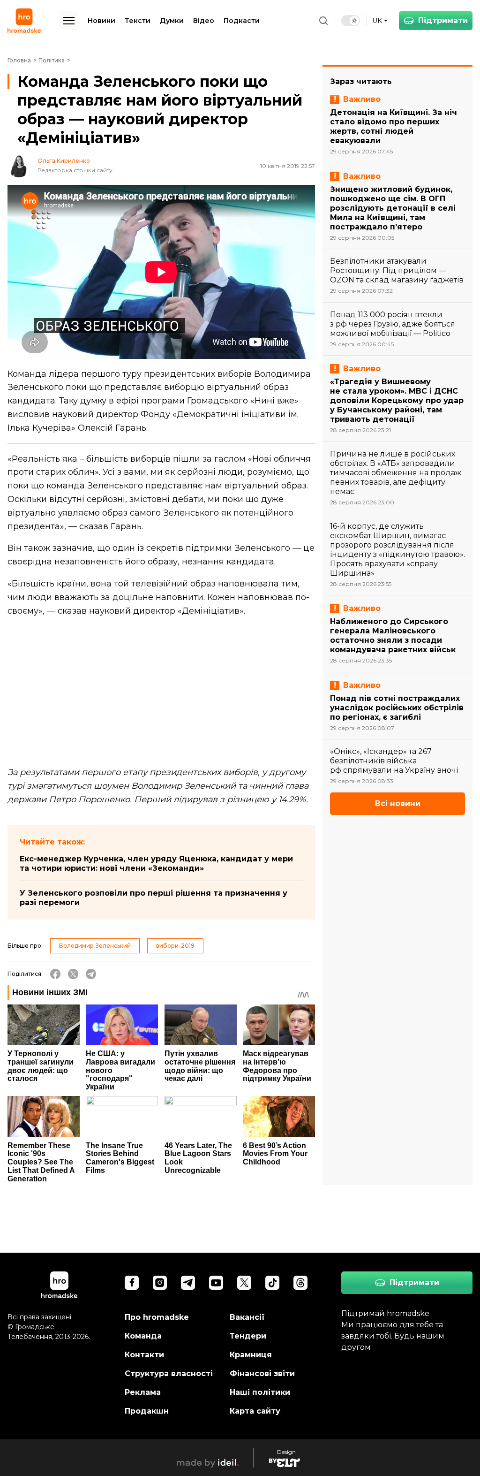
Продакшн (147, 1411)
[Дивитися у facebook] (132, 1283)
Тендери (248, 1335)
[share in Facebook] (55, 974)
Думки (172, 20)
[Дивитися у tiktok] (272, 1283)
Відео (203, 20)
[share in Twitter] (73, 974)
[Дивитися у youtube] (216, 1283)
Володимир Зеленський (95, 945)
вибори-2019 (175, 945)
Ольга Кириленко (64, 161)
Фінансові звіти (262, 1373)
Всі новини (397, 803)
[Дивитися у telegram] (188, 1283)
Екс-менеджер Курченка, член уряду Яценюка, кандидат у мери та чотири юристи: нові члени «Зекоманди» (156, 863)
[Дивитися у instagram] (160, 1283)
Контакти (144, 1354)
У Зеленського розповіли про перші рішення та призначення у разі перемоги (153, 898)
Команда (143, 1335)
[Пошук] (323, 20)
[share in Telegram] (91, 974)
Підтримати (443, 20)
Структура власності (169, 1373)
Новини (101, 20)
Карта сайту (255, 1411)
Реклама (143, 1392)
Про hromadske (157, 1317)
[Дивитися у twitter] (244, 1283)
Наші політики (260, 1392)
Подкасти (242, 20)
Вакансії (247, 1317)
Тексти (137, 20)
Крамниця (251, 1354)
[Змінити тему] (350, 20)
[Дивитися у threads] (300, 1283)
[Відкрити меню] (69, 20)
